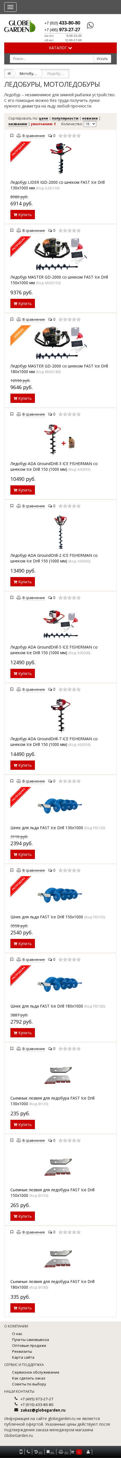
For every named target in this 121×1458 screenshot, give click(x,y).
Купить (24, 214)
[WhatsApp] (88, 25)
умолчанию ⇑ (43, 124)
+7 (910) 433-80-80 (37, 1404)
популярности (65, 118)
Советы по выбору (29, 1384)
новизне (90, 118)
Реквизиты (22, 1351)
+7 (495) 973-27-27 (37, 1398)
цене (43, 118)
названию (17, 124)
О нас (17, 1333)
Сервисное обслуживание (35, 1372)
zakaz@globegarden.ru (43, 1410)
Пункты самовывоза (30, 1339)
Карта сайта (23, 1357)
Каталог (58, 47)
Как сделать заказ (28, 1378)
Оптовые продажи (29, 1345)
